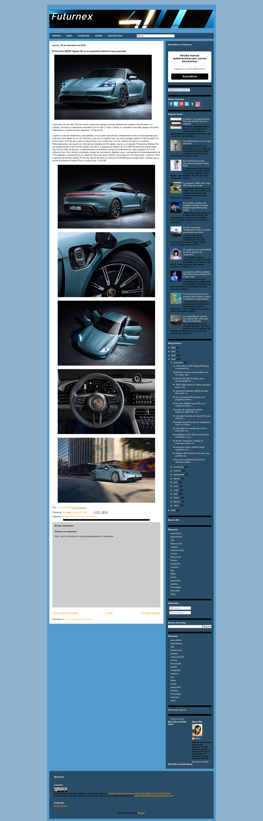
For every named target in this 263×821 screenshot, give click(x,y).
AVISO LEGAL (60, 806)
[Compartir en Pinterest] (106, 512)
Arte (172, 540)
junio (176, 486)
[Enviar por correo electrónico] (94, 512)
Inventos (80, 516)
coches (65, 516)
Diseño (73, 516)
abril (176, 494)
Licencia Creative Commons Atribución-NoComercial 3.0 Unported (139, 793)
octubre (177, 471)
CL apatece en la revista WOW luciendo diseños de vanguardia (197, 252)
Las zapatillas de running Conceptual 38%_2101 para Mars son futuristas (195, 318)
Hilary (198, 738)
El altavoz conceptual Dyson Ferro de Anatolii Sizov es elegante (196, 121)
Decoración (175, 557)
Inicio (110, 613)
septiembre (179, 474)
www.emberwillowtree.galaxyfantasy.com (153, 796)
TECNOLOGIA (84, 36)
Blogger (141, 813)
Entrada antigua (150, 613)
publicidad (175, 581)
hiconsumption (63, 507)
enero (177, 505)
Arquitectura (176, 537)
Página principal (177, 719)
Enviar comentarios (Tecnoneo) (79, 619)
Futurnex (72, 16)
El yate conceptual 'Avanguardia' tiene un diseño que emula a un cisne (197, 229)
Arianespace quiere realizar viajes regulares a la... (189, 448)
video (173, 594)
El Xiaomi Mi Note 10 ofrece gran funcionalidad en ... (188, 379)
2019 (173, 359)
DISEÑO (98, 36)
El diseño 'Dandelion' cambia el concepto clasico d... (188, 442)
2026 (173, 348)
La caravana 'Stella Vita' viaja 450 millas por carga (196, 184)
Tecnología (90, 516)
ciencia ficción (177, 550)
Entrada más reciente (65, 613)
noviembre (179, 467)
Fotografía (175, 564)
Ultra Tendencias (79, 507)
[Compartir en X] (100, 512)
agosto (177, 478)
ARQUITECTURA (115, 36)
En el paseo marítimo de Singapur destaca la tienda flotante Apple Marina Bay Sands (195, 206)
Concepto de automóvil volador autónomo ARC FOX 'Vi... (188, 411)
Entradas (176, 608)
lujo (172, 570)
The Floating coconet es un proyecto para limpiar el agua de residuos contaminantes (197, 296)
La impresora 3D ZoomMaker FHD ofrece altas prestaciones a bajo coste (197, 274)
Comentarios (178, 613)
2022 (173, 351)
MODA (69, 36)
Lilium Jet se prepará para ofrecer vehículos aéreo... (189, 460)
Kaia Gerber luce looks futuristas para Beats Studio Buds (196, 163)
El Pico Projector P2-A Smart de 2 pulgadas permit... (189, 398)
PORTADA (56, 36)
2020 (173, 355)
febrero (177, 502)
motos (173, 577)
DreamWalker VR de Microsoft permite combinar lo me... (191, 435)
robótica (174, 584)
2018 (173, 510)
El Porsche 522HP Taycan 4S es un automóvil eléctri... (189, 404)
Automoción (176, 543)
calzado (174, 547)
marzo (177, 498)
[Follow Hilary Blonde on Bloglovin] (179, 91)
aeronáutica (175, 533)
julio (176, 482)
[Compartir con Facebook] (103, 512)
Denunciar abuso (177, 709)
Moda (173, 574)
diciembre (179, 362)
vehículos (175, 591)
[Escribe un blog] (97, 512)
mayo (176, 490)
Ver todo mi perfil (200, 762)
